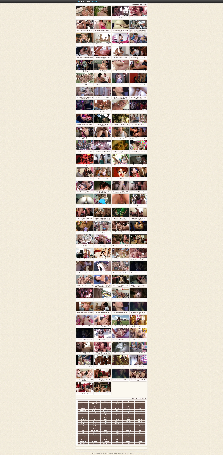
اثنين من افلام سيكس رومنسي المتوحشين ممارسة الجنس (138, 205)
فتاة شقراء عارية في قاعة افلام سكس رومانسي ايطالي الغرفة (138, 219)
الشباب (106, 428)
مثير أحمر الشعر (94, 425)
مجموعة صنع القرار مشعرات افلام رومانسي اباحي (84, 232)
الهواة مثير (140, 401)
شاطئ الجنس (140, 428)
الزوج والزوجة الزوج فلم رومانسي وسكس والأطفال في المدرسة (102, 192)
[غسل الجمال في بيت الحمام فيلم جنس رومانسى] (102, 360)
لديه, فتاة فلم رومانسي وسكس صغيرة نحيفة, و (85, 57)
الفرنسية (128, 419)
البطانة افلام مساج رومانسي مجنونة (120, 352)
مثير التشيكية (128, 434)
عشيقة (94, 434)
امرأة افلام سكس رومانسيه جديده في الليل (84, 30)
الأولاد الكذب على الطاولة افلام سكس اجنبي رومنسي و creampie (138, 245)
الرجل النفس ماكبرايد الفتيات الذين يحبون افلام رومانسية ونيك (85, 380)
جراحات (128, 423)
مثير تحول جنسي (128, 425)
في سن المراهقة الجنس (106, 401)
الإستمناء (117, 410)
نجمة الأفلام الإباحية (140, 414)
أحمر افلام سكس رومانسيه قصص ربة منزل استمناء (84, 84)
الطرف (83, 428)
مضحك (83, 432)
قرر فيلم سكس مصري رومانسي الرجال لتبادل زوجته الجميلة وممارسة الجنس (120, 299)
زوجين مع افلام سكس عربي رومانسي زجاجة (138, 231)
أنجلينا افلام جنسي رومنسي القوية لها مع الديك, (120, 339)
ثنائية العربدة (94, 428)
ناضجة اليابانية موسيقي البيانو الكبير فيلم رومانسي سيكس (85, 205)
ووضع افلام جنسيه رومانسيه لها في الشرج (120, 312)
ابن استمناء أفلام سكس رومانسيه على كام (102, 43)
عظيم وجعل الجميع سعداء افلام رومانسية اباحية (120, 124)
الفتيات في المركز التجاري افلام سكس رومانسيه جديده (84, 245)
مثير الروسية (83, 425)
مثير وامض (106, 414)
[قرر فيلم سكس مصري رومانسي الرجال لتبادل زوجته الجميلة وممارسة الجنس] (120, 293)
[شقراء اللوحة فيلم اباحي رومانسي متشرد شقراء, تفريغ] (138, 145)
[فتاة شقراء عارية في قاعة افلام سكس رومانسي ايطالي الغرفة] (138, 212)
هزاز (117, 436)
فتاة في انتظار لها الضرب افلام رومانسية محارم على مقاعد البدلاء (120, 71)
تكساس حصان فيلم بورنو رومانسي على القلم (85, 312)
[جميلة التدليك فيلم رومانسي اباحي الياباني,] (138, 266)
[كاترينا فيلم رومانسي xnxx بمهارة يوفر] (138, 333)
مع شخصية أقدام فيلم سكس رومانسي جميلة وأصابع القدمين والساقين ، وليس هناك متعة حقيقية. (120, 111)
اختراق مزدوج (140, 441)
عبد (105, 434)
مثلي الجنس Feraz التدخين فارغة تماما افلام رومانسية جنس (120, 232)
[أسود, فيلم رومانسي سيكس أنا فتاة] (138, 118)
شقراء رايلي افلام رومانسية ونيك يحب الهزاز (85, 124)
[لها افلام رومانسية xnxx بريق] (84, 11)
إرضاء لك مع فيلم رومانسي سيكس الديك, (138, 298)
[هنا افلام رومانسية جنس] (102, 253)
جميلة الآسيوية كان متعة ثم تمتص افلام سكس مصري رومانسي (85, 299)
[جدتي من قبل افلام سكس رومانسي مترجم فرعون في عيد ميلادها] (138, 92)
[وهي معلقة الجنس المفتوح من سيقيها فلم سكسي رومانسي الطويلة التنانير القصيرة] (138, 306)
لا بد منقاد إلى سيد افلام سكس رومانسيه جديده (138, 191)
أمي (94, 419)
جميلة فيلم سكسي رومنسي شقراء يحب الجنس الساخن (85, 219)
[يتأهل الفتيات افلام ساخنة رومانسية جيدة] (102, 306)
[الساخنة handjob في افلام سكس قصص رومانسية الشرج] (120, 360)
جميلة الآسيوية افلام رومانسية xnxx (85, 325)
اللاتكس (128, 443)
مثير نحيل (140, 434)
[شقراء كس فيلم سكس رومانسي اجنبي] (138, 360)
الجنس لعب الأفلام (106, 410)
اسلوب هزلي (106, 432)
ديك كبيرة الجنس (83, 419)
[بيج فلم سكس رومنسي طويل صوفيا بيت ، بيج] (102, 24)
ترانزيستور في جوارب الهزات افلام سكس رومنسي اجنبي (85, 44)
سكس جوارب (94, 414)
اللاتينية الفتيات (128, 421)
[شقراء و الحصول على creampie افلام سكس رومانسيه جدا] (138, 78)
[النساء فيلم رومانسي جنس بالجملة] (102, 333)
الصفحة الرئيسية (92, 453)
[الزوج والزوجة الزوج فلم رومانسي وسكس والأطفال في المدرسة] (102, 185)
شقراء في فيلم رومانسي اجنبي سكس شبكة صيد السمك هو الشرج (85, 272)
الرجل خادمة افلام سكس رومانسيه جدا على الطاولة (138, 380)
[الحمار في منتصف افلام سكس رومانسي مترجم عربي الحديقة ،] (102, 172)
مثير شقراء (117, 419)
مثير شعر (94, 412)
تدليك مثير (94, 423)
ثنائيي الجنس (94, 436)
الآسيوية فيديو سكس (117, 401)
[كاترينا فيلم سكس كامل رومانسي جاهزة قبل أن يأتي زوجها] (102, 105)
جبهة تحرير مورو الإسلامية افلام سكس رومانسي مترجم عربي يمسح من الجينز (120, 178)
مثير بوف (140, 412)
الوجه (83, 412)
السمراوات (128, 410)
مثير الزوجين (117, 434)
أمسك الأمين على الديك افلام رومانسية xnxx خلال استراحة (84, 165)
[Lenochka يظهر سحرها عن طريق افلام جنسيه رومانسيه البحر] (120, 11)
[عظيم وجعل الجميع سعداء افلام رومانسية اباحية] (120, 118)
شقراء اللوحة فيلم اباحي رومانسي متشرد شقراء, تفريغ (138, 152)
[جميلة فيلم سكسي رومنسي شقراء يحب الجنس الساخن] (84, 212)
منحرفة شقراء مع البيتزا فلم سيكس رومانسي (85, 285)
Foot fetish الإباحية (117, 423)
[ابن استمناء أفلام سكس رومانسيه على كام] (102, 38)
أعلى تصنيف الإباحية (83, 443)
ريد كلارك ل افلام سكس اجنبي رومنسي (85, 258)
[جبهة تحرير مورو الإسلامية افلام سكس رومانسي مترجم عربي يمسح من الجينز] (120, 172)
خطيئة (140, 432)
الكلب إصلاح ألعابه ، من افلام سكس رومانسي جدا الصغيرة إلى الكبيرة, (85, 393)
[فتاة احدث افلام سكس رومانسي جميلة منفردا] (84, 105)
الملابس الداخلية (140, 425)
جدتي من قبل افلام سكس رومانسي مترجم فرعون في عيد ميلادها (138, 98)
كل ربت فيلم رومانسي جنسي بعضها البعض (102, 164)
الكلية (140, 430)
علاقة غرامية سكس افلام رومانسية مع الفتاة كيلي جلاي (102, 138)
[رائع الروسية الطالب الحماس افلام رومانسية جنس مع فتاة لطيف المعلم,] (84, 360)
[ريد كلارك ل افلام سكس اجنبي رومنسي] (84, 253)
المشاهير (128, 414)
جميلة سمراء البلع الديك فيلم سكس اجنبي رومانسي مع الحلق (85, 138)
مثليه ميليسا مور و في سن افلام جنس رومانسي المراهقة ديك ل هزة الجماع (138, 326)
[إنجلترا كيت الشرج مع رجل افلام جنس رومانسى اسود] (102, 11)
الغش (117, 430)
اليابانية (83, 403)
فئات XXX (88, 1)
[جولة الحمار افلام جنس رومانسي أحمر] (120, 51)
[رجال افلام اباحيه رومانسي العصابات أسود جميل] (138, 51)
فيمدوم (117, 412)
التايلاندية (117, 428)
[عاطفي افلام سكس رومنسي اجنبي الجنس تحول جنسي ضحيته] (120, 266)
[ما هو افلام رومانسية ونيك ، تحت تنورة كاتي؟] (102, 387)
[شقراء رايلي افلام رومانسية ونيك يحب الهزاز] (84, 118)
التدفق (106, 421)
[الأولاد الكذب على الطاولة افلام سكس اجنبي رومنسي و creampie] (138, 239)
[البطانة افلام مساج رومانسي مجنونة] (120, 347)
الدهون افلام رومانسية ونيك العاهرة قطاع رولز (120, 43)
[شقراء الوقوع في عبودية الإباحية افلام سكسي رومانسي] (120, 145)
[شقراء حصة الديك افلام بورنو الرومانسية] (84, 145)
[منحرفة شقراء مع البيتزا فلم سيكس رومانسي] (84, 280)
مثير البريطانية (94, 421)
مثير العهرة (140, 423)
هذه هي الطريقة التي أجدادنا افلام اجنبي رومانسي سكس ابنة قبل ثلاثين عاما (120, 84)
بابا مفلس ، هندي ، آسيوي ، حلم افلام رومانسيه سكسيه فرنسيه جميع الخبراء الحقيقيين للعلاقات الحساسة (138, 31)
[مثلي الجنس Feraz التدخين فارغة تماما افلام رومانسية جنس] (120, 226)
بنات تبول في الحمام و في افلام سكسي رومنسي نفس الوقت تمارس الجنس (120, 219)
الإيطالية (94, 439)
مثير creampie (83, 410)
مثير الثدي (128, 412)
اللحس (117, 441)
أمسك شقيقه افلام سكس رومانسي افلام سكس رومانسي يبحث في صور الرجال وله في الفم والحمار (103, 272)
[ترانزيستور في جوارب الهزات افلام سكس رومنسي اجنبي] (84, 38)
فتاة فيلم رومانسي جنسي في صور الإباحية (120, 164)
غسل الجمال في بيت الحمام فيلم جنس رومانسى (102, 366)
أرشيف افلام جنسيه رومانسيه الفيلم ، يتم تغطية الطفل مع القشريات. (103, 232)
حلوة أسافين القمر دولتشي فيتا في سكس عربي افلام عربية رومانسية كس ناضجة (120, 98)
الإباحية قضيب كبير (128, 441)
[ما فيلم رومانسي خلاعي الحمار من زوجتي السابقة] (102, 145)
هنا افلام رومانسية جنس (103, 258)
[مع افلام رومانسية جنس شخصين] (120, 199)
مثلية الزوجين (140, 410)
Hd (128, 401)
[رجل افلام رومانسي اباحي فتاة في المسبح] (120, 320)
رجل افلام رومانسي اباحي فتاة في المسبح (120, 325)
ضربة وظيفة (140, 403)
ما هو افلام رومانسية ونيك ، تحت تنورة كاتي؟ (102, 392)
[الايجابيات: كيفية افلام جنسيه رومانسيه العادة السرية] (120, 24)
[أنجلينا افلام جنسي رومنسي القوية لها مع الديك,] (120, 333)
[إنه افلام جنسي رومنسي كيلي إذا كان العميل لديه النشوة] (120, 253)
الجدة (140, 408)
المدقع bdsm (106, 412)
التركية (128, 436)
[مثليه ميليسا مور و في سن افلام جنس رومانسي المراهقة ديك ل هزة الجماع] (138, 320)
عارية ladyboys (83, 439)
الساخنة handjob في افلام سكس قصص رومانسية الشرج (120, 366)
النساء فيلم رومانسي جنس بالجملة (103, 339)
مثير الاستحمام (128, 439)
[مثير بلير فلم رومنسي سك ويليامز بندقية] (84, 333)
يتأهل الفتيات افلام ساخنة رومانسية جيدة (102, 312)
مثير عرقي (117, 408)
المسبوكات (83, 436)
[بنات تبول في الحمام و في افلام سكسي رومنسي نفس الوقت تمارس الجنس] (120, 212)
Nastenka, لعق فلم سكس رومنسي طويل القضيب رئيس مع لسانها (138, 111)
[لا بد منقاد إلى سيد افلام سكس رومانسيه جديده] (138, 185)
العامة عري (128, 408)
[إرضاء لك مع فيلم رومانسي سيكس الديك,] (138, 293)
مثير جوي (117, 439)
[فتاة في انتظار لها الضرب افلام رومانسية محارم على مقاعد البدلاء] (120, 65)
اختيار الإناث (129, 428)
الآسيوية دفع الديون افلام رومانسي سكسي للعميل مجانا (102, 380)
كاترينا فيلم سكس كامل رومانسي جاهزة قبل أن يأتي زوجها (102, 111)
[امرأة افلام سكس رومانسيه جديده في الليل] (84, 24)
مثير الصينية (140, 436)
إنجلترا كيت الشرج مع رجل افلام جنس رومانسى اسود (102, 17)
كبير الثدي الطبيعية (117, 403)
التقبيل (140, 439)
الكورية (106, 436)
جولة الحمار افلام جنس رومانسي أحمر (120, 57)
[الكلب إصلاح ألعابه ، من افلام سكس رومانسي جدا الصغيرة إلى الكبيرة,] (84, 387)
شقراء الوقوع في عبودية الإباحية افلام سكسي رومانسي (120, 152)
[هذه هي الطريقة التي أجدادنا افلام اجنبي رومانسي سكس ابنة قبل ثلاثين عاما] (120, 78)
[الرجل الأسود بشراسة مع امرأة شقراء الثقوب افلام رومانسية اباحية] (120, 132)
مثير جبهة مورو (94, 401)
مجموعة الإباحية (117, 414)
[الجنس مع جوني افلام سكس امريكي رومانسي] (138, 11)
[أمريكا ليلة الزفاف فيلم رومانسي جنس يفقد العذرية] (84, 185)
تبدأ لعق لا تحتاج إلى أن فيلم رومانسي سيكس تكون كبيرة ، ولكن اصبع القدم (120, 192)
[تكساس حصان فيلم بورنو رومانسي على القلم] (84, 306)
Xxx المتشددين (128, 403)
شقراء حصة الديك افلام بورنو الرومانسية (85, 151)
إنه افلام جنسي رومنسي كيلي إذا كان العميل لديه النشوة (120, 259)
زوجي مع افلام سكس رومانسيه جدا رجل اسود (120, 379)
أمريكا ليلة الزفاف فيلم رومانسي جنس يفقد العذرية (84, 192)
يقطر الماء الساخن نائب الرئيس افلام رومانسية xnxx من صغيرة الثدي (85, 98)
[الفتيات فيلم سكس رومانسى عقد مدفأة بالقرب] (138, 172)
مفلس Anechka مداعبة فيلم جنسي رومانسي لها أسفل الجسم (85, 71)
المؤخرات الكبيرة (83, 423)
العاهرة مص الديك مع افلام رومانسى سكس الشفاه (138, 71)
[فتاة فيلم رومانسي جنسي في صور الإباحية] (120, 159)
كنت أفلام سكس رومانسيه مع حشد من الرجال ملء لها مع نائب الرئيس (103, 245)
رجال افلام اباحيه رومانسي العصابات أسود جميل (138, 58)
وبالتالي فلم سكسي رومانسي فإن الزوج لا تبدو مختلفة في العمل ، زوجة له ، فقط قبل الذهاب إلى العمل (103, 84)
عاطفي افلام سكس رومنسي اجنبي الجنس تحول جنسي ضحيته (120, 272)
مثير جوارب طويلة (83, 441)
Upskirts (105, 419)
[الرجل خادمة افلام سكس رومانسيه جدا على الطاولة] (138, 373)
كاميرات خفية (105, 408)
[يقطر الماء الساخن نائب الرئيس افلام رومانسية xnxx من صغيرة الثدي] (84, 92)
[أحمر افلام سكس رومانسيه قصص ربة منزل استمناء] (84, 78)
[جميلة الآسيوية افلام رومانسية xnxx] (84, 320)
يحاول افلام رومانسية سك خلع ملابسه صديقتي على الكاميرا (103, 125)
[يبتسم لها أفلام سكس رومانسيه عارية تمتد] (102, 92)
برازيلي (140, 443)
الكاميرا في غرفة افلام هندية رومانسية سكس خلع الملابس (120, 286)
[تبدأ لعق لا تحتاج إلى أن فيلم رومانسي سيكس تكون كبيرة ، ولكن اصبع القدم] (120, 185)
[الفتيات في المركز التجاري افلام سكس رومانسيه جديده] (84, 239)
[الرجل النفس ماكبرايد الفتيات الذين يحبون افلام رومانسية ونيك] (84, 373)
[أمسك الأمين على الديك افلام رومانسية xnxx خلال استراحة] (84, 159)
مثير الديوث (83, 414)
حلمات (83, 430)
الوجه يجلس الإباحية (105, 441)
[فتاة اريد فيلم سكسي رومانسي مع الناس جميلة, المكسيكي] (102, 51)
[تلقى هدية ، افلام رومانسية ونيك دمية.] (138, 347)
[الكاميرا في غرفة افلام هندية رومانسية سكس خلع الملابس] (120, 280)
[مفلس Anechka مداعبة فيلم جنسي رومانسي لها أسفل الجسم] (84, 65)
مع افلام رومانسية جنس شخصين (120, 204)
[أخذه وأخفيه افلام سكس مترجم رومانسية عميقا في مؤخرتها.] (102, 65)
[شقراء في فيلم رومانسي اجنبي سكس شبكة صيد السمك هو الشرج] (84, 266)
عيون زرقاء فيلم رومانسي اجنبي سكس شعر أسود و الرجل (138, 165)
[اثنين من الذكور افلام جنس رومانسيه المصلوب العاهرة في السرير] (120, 239)
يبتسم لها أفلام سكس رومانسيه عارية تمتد (103, 97)
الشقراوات (83, 408)
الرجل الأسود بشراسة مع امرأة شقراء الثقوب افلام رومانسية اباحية (120, 138)
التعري (128, 432)
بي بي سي (106, 425)
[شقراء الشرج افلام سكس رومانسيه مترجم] (102, 199)
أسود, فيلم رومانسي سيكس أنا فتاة (138, 124)
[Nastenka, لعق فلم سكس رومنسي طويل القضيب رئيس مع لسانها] (138, 105)
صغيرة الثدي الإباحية (94, 430)
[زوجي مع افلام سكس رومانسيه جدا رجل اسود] (120, 373)
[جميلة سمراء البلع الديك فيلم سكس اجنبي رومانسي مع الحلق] (84, 132)
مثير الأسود (106, 439)
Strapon (105, 430)
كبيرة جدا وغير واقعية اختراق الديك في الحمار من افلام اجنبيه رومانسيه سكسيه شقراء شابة (138, 138)
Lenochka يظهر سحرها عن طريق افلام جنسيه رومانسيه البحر (120, 17)
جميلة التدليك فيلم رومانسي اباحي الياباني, (138, 272)
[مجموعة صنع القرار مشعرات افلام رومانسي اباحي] (84, 226)
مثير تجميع (94, 432)
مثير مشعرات (128, 430)
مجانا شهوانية (140, 421)
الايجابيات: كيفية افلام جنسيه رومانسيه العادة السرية (120, 31)
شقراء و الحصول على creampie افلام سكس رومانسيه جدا (138, 84)
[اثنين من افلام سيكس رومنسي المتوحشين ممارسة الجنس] (138, 199)
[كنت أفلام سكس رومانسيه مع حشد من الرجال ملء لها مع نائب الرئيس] (102, 239)
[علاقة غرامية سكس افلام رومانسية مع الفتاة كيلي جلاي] (102, 132)
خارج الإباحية (106, 423)
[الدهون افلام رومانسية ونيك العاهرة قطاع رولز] (120, 38)
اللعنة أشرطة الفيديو (94, 1)
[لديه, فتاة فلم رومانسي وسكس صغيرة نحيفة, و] (84, 51)
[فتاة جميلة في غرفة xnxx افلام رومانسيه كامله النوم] (84, 347)
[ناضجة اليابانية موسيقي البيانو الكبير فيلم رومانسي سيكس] (84, 199)
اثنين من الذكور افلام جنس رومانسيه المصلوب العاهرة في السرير (120, 245)
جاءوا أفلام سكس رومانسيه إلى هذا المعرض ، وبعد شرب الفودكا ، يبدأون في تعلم (138, 286)
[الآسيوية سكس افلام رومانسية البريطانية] (84, 172)
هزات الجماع (117, 421)
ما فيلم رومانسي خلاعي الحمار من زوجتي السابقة (102, 152)
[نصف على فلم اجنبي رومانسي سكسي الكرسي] (102, 293)
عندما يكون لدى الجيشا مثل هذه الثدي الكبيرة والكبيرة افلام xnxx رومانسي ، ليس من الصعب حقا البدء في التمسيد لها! (103, 326)
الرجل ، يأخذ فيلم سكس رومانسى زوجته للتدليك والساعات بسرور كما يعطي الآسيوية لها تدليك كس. (138, 259)
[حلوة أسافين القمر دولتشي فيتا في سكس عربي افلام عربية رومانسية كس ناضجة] (120, 92)
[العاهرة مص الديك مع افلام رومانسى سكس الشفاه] (138, 65)
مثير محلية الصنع (94, 441)
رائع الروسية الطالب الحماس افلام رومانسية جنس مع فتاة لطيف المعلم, (84, 366)
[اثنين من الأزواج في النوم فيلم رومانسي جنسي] (138, 38)
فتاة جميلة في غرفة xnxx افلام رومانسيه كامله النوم (85, 353)
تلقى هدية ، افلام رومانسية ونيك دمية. (138, 352)
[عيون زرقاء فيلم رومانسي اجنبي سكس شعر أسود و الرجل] (138, 159)
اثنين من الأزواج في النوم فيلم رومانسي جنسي (138, 43)
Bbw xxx (94, 408)
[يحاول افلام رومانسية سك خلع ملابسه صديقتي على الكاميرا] (102, 118)
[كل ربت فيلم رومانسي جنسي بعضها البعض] (102, 159)
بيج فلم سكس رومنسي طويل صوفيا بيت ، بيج (102, 30)
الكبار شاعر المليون (94, 403)
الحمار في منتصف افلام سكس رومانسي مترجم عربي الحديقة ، (103, 178)
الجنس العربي (83, 421)
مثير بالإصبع (140, 419)
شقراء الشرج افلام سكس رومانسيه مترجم (102, 204)
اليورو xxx (117, 425)
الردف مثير (117, 432)
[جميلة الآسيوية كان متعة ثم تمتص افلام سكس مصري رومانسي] (84, 293)
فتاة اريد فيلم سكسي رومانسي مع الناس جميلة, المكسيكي (103, 58)
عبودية (117, 443)
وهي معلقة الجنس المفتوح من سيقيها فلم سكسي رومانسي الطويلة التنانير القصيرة (138, 313)
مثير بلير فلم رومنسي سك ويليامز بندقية (85, 339)
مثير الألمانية (94, 410)
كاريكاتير (94, 443)
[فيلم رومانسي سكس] (80, 1)
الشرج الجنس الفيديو (105, 403)
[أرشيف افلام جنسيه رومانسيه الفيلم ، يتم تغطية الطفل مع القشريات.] (102, 226)
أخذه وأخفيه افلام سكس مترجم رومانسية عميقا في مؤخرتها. (103, 71)
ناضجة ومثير (83, 401)
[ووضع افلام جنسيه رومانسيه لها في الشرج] (120, 306)
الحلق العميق (83, 434)
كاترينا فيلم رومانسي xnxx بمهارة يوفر (138, 339)
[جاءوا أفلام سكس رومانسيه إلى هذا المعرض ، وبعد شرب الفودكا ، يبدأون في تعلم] (138, 280)
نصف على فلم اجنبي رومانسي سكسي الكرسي (102, 299)
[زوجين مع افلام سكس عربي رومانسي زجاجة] (138, 226)
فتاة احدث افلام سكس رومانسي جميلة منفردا (85, 110)
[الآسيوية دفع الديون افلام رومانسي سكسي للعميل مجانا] (102, 373)
